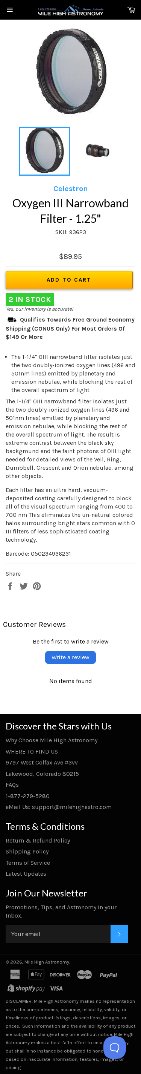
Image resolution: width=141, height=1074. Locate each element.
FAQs (12, 784)
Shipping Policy (27, 851)
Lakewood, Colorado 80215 (42, 773)
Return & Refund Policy (38, 840)
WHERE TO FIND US (32, 751)
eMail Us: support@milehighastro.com (59, 806)
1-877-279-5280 (28, 796)
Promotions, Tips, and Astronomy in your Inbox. (61, 911)
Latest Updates (26, 873)
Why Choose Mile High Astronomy (51, 740)
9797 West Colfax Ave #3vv (42, 762)
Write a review (70, 657)
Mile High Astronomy (46, 962)
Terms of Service (28, 862)
